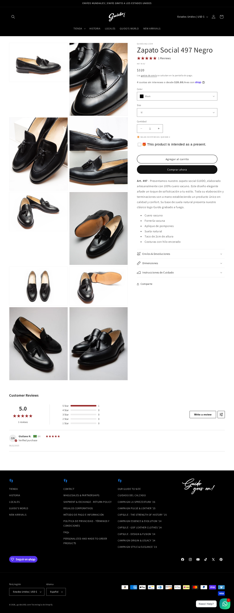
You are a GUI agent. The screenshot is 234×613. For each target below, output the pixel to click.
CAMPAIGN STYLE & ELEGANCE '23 (137, 546)
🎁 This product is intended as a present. (174, 144)
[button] (13, 17)
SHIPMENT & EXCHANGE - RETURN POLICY (87, 502)
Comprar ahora (177, 169)
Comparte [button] (146, 283)
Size (139, 105)
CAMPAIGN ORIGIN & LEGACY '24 (136, 540)
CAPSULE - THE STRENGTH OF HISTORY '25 (142, 514)
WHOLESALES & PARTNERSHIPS (81, 495)
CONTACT (68, 489)
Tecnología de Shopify (42, 604)
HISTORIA (14, 495)
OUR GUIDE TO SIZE (129, 489)
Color (139, 88)
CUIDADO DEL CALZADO (132, 495)
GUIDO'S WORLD (18, 508)
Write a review (203, 414)
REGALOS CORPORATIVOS (78, 508)
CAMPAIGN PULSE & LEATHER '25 (137, 508)
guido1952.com (24, 604)
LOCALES (14, 502)
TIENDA (13, 489)
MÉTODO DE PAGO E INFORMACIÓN (83, 514)
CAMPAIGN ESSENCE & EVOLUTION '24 (139, 521)
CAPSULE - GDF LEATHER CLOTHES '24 (140, 527)
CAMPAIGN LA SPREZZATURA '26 (136, 502)
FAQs (66, 532)
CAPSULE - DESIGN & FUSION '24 (136, 534)
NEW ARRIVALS (17, 514)
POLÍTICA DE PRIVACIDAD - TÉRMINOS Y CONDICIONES (86, 523)
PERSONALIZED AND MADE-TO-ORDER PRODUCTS (85, 541)
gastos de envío (149, 75)
